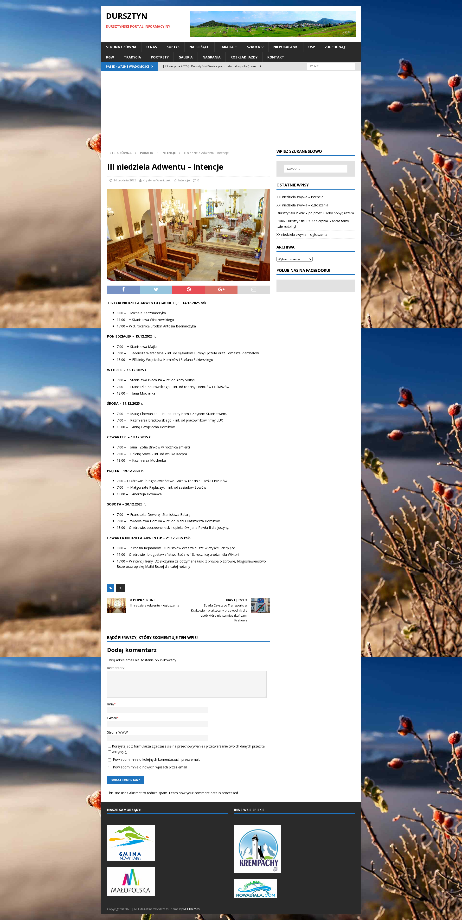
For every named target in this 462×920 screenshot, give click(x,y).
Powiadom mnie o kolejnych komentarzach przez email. (156, 759)
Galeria (186, 57)
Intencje (184, 180)
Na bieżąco (199, 47)
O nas (151, 47)
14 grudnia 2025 (124, 180)
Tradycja (132, 57)
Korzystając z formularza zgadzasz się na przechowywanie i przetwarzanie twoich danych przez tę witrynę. (188, 749)
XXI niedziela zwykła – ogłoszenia (302, 205)
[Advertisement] (231, 113)
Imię (110, 704)
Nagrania (212, 57)
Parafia (226, 47)
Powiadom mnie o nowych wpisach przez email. (150, 767)
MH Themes (191, 909)
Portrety (160, 57)
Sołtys (173, 47)
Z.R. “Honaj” (335, 47)
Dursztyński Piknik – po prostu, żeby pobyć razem (315, 213)
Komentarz (115, 667)
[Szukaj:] (331, 66)
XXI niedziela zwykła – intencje (299, 197)
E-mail (112, 718)
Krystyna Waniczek (157, 180)
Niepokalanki (285, 47)
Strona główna (121, 47)
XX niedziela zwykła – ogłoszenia (301, 234)
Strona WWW (117, 732)
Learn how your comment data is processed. (204, 793)
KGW (110, 57)
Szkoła (253, 47)
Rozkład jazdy (244, 57)
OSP (311, 47)
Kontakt (275, 57)
